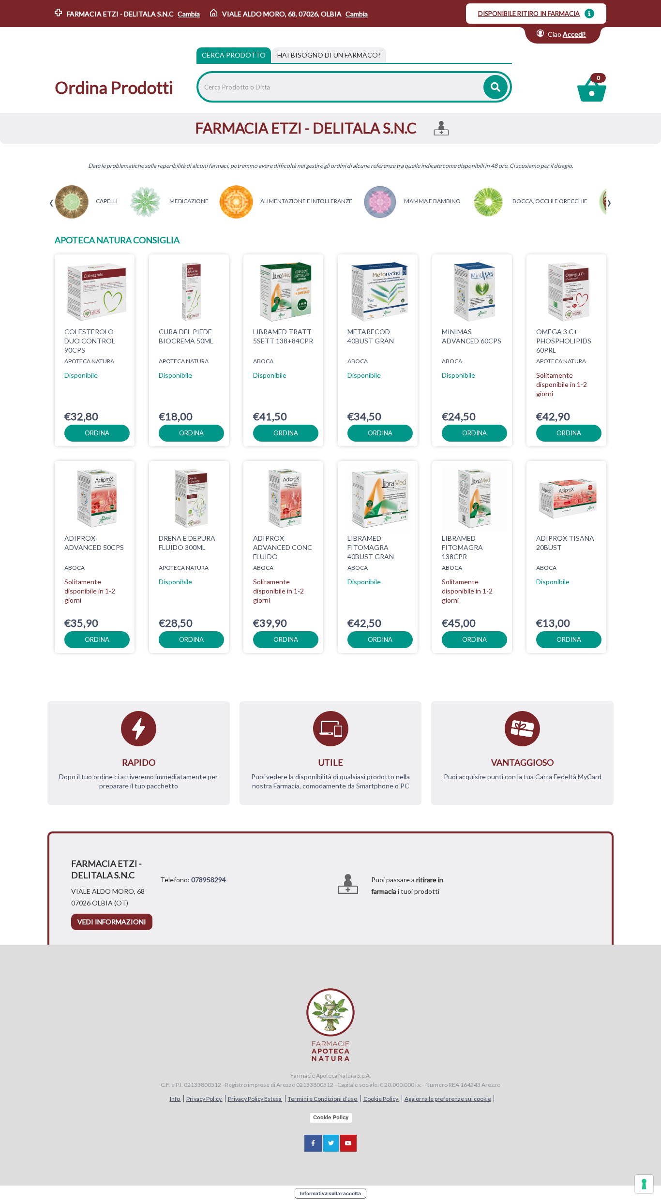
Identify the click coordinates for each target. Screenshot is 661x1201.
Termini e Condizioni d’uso (323, 1098)
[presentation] (51, 203)
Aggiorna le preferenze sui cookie (448, 1098)
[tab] (329, 55)
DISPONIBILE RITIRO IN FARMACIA (529, 13)
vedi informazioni (111, 922)
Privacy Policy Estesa (255, 1098)
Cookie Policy (381, 1098)
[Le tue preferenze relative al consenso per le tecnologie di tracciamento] (644, 1184)
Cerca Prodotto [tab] (234, 55)
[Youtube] (348, 1143)
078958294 (208, 879)
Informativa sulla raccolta (330, 1193)
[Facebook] (313, 1143)
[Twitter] (331, 1143)
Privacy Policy (204, 1098)
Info (175, 1098)
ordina (97, 433)
